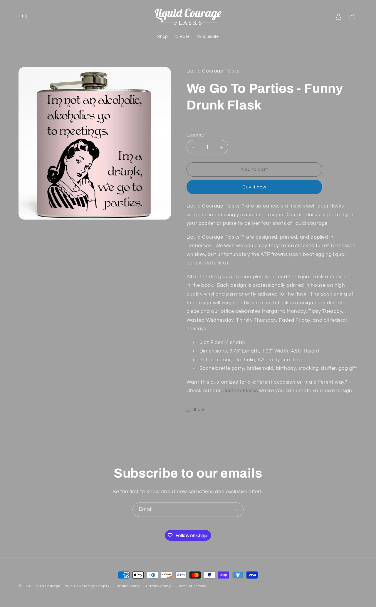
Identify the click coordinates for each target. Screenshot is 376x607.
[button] (25, 16)
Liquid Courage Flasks (53, 586)
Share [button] (198, 410)
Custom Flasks (240, 391)
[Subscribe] (236, 510)
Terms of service (192, 586)
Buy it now (254, 187)
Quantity (195, 135)
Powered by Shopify (92, 586)
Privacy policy (158, 586)
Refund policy (127, 586)
